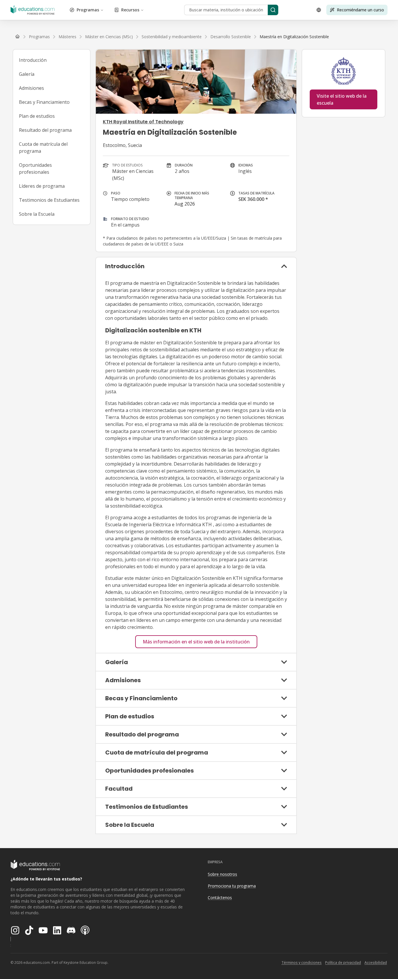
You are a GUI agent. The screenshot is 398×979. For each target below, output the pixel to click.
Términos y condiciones (301, 962)
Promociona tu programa (232, 886)
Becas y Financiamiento (44, 102)
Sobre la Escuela (36, 214)
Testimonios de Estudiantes (49, 200)
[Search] (273, 10)
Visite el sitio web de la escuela (342, 99)
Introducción (33, 60)
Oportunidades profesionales (35, 168)
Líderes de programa (42, 186)
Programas (88, 10)
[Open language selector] (319, 10)
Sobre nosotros (222, 874)
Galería (26, 74)
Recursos (130, 10)
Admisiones (31, 88)
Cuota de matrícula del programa (43, 147)
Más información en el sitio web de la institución (196, 641)
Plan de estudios (37, 116)
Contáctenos (220, 897)
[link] (294, 37)
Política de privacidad (343, 962)
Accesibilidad (375, 962)
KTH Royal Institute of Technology (143, 121)
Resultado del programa (45, 130)
